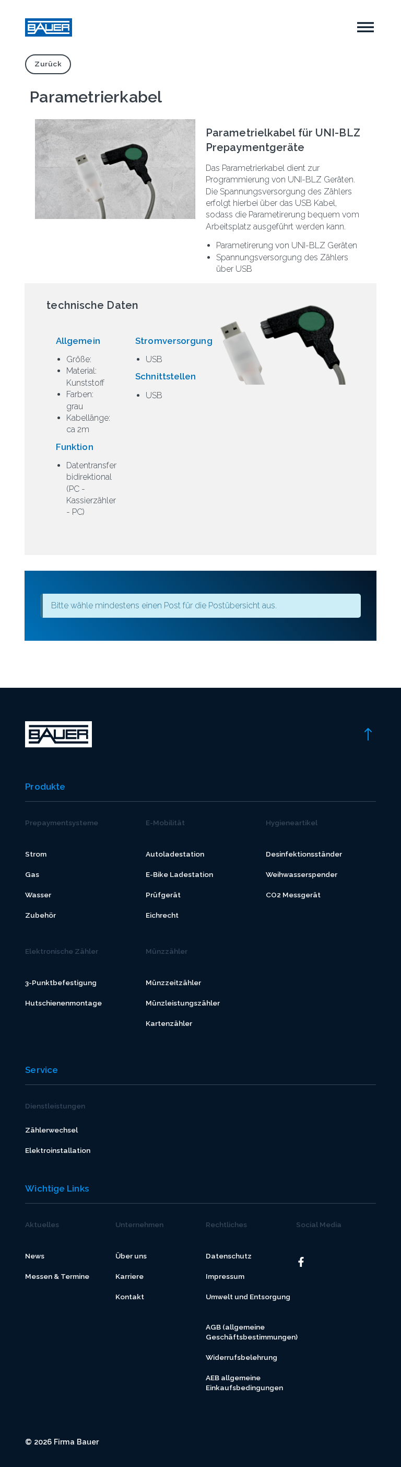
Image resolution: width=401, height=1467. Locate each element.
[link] (367, 733)
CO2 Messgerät (293, 895)
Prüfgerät (163, 895)
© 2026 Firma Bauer (62, 1441)
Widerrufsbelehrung (241, 1357)
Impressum (225, 1276)
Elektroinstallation (57, 1150)
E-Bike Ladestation (179, 874)
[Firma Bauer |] (48, 27)
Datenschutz (229, 1256)
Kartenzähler (169, 1023)
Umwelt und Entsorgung (248, 1296)
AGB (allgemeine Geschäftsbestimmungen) (252, 1332)
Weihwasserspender (301, 874)
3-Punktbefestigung (61, 982)
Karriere (129, 1276)
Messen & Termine (57, 1276)
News (34, 1256)
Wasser (38, 895)
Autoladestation (175, 854)
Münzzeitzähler (173, 982)
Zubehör (40, 915)
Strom (35, 854)
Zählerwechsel (51, 1130)
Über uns (131, 1256)
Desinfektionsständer (304, 854)
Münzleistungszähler (183, 1003)
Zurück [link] (48, 64)
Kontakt (129, 1296)
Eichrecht (162, 915)
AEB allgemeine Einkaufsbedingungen (244, 1382)
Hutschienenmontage (63, 1003)
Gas (32, 874)
